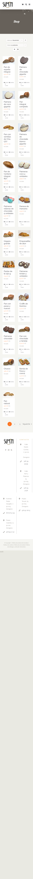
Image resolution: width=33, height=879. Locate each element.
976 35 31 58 (26, 489)
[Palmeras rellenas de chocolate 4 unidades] (9, 199)
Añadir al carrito (6, 84)
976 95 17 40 (10, 532)
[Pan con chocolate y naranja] (24, 329)
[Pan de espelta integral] (9, 60)
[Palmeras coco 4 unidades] (24, 165)
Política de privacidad (19, 545)
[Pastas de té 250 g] (9, 264)
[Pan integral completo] (24, 95)
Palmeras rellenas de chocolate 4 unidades (9, 209)
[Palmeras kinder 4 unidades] (24, 264)
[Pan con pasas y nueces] (9, 297)
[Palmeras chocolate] (9, 329)
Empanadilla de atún (24, 242)
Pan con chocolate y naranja (23, 338)
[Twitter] (11, 450)
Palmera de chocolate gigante (23, 70)
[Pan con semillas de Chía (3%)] (9, 127)
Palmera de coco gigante (7, 104)
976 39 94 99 (26, 462)
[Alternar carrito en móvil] (23, 4)
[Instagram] (8, 450)
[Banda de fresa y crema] (24, 362)
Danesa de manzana (24, 207)
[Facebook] (6, 450)
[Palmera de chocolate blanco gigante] (24, 127)
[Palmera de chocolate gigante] (24, 60)
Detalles (12, 82)
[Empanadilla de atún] (24, 234)
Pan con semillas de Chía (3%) (7, 137)
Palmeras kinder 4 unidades (23, 273)
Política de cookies (8, 545)
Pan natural (7, 402)
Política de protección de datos (20, 543)
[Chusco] (9, 362)
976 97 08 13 (26, 510)
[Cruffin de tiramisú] (24, 297)
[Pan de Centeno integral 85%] (9, 165)
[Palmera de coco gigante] (9, 95)
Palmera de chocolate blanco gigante (23, 139)
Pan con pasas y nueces (7, 306)
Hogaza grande (7, 242)
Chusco (7, 369)
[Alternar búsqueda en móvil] (26, 4)
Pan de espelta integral (7, 69)
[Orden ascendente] (25, 40)
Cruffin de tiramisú (23, 305)
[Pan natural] (9, 394)
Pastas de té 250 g (8, 272)
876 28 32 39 (10, 513)
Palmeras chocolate (8, 337)
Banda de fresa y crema (23, 371)
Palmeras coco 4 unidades (23, 173)
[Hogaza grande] (9, 234)
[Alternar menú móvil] (29, 4)
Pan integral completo (23, 104)
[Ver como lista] (18, 49)
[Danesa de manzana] (24, 199)
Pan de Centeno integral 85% (7, 175)
